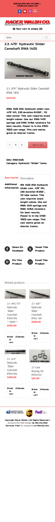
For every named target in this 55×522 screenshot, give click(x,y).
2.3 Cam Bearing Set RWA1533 (37, 371)
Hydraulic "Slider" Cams (32, 163)
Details (21, 337)
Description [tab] (10, 177)
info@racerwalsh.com (27, 6)
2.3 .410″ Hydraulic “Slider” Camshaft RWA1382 (12, 366)
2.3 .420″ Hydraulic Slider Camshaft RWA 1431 (36, 311)
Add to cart (38, 144)
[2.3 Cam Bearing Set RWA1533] (39, 356)
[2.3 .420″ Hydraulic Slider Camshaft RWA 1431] (39, 294)
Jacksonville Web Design (20, 423)
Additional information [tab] (10, 186)
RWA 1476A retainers (33, 122)
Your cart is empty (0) (28, 28)
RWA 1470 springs (31, 205)
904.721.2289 (32, 4)
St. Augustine (27, 426)
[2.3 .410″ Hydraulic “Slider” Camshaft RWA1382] (15, 352)
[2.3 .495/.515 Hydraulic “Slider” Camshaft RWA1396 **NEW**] (15, 294)
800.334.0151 (20, 4)
